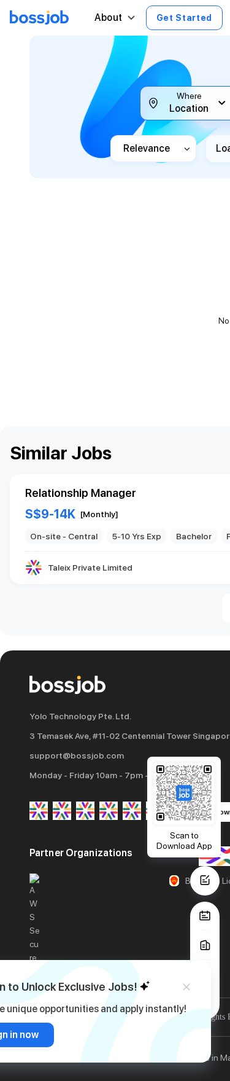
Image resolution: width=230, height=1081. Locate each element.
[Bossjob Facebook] (38, 812)
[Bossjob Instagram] (85, 812)
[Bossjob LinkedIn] (62, 812)
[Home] (39, 17)
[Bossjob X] (132, 812)
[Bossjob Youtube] (108, 812)
